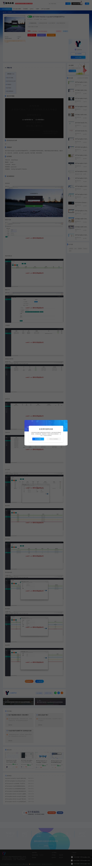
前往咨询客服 (38, 439)
